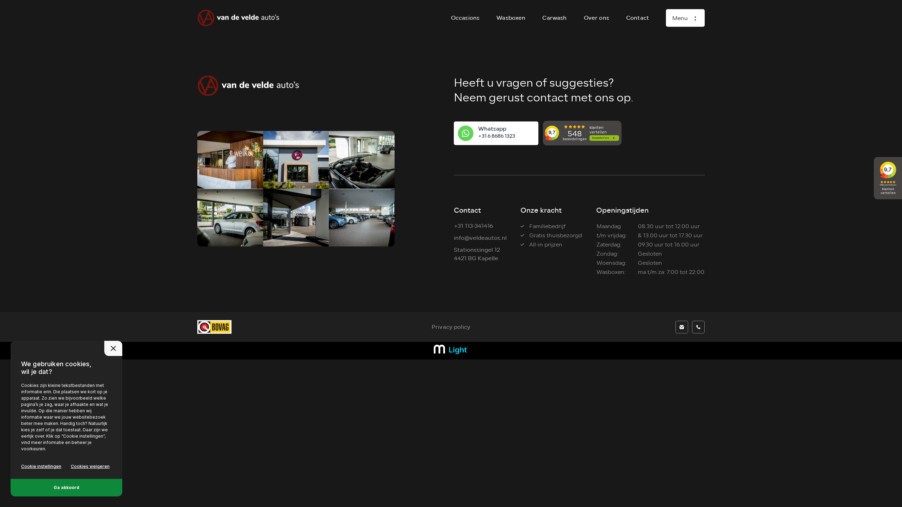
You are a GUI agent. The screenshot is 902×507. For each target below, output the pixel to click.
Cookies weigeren (90, 466)
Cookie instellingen (41, 466)
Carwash (554, 17)
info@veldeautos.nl (480, 237)
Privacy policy (451, 327)
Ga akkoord (66, 487)
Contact (637, 17)
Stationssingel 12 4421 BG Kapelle (477, 254)
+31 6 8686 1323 (496, 136)
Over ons (596, 17)
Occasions (465, 17)
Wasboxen (510, 17)
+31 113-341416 (473, 225)
